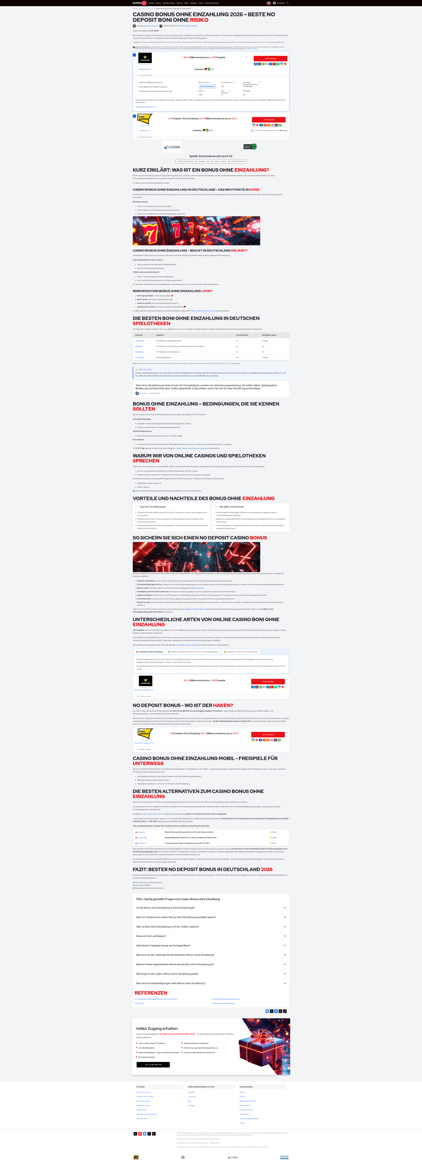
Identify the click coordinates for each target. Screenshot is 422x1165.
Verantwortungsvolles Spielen (249, 1119)
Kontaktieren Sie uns (246, 1110)
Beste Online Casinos (143, 1092)
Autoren (242, 1097)
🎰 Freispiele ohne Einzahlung (149, 651)
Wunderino (142, 843)
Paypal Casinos (141, 1110)
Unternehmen (244, 1114)
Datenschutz (216, 1143)
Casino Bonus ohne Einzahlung (146, 1114)
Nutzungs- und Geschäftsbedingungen (193, 1143)
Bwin (189, 1101)
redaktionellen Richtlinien (221, 363)
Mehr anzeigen (252, 48)
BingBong (139, 352)
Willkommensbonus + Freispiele (204, 57)
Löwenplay (139, 357)
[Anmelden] (268, 3)
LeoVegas (191, 1105)
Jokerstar (139, 346)
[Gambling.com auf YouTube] (140, 1141)
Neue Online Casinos (218, 161)
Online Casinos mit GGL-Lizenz (203, 311)
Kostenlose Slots (141, 1119)
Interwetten (140, 341)
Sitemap (242, 1123)
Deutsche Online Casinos (144, 1097)
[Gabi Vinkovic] (135, 26)
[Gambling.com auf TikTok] (154, 1141)
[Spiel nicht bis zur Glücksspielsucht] (136, 1157)
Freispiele (202, 161)
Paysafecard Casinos (143, 1105)
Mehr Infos (144, 130)
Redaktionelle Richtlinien (248, 1101)
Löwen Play (142, 837)
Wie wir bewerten (245, 1105)
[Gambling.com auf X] (135, 1141)
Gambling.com (137, 8)
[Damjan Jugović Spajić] (161, 26)
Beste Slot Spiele (238, 161)
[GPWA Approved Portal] (284, 1157)
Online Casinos (148, 8)
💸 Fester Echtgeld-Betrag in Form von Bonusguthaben (193, 651)
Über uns (243, 1092)
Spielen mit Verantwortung (224, 1003)
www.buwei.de (262, 1147)
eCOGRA (140, 1003)
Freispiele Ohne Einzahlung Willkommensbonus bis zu (202, 118)
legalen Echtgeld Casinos (195, 609)
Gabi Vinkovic (143, 393)
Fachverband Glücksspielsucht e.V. (227, 999)
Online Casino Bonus (185, 161)
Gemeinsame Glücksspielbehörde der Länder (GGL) (157, 999)
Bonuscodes (199, 588)
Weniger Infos (144, 69)
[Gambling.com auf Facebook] (144, 1141)
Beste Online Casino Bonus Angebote (192, 448)
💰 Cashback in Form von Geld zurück (241, 651)
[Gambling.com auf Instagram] (149, 1141)
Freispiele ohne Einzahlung (187, 645)
